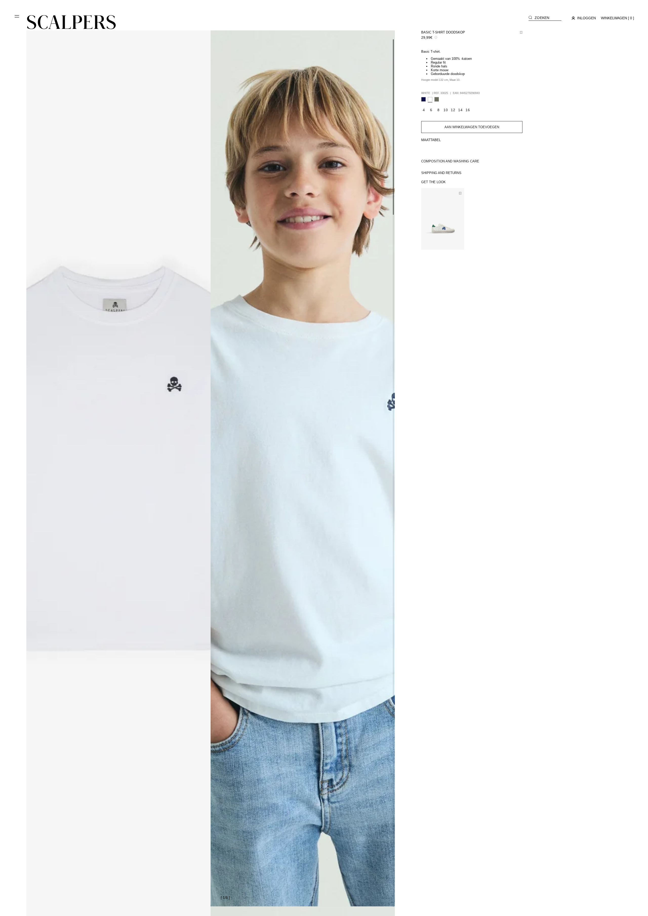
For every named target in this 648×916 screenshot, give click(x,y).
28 (432, 243)
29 (440, 243)
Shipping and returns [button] (441, 173)
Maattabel (431, 140)
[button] (17, 18)
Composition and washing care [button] (450, 161)
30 (447, 243)
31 (454, 243)
